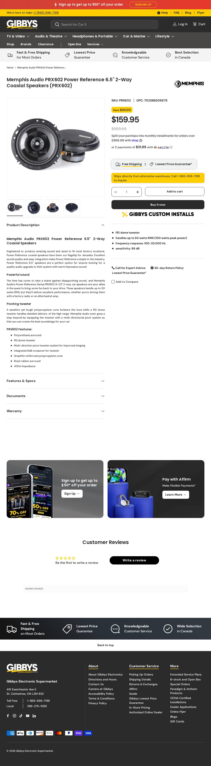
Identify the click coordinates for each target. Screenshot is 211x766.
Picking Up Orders (141, 674)
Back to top (105, 645)
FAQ (176, 12)
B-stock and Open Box (185, 679)
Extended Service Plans (186, 674)
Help (164, 12)
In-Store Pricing (139, 707)
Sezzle (133, 694)
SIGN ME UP (143, 4)
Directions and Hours (102, 679)
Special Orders (180, 684)
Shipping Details (140, 679)
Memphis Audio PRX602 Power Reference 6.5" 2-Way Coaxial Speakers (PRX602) (42, 67)
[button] (198, 24)
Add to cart (175, 191)
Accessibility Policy (101, 694)
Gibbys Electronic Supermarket (34, 751)
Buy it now (157, 204)
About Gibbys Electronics (105, 674)
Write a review (134, 560)
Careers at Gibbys (100, 689)
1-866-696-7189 (38, 701)
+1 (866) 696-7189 (46, 12)
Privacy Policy (97, 703)
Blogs (173, 716)
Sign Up (72, 493)
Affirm (133, 689)
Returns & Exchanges (143, 684)
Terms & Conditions (101, 698)
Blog (188, 12)
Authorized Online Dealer (145, 712)
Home (10, 67)
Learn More (175, 494)
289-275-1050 (37, 706)
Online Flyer (178, 712)
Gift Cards (177, 721)
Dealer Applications (183, 707)
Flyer (200, 12)
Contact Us (96, 684)
